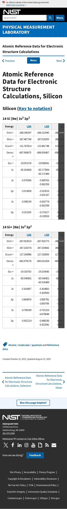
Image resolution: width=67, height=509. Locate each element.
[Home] (12, 12)
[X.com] (5, 445)
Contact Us (22, 438)
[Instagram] (26, 445)
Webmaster (7, 438)
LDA (29, 126)
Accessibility (30, 472)
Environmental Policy (46, 485)
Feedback (35, 455)
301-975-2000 (8, 433)
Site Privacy (15, 472)
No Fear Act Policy (17, 485)
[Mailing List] (53, 445)
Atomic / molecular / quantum (25, 345)
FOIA (31, 485)
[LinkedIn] (19, 445)
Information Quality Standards (42, 491)
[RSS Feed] (47, 445)
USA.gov (44, 498)
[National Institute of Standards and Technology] (24, 417)
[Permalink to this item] (54, 108)
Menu (60, 18)
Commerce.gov (15, 498)
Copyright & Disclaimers (19, 478)
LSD (47, 126)
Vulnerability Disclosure (45, 478)
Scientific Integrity (16, 491)
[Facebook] (12, 445)
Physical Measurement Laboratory (28, 29)
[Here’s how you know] (33, 4)
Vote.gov (55, 498)
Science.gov (31, 498)
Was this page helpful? (33, 402)
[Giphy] (40, 445)
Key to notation (34, 108)
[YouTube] (33, 445)
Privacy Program (47, 472)
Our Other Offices (36, 438)
